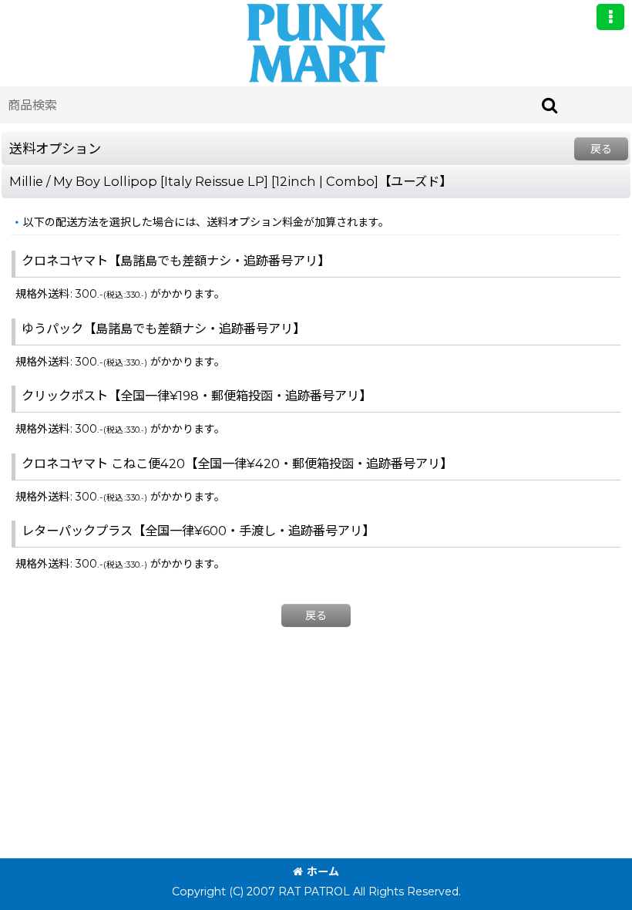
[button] (610, 17)
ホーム (323, 871)
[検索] (550, 104)
